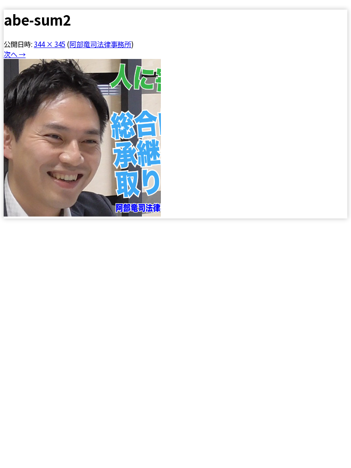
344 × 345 (49, 44)
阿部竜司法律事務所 (100, 44)
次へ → (15, 54)
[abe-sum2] (82, 213)
